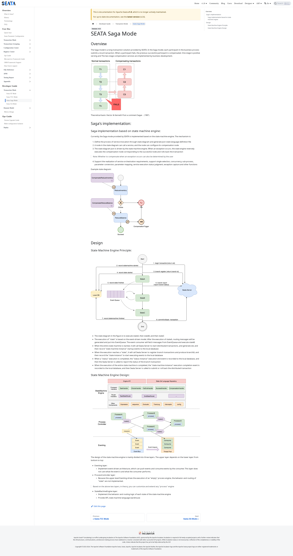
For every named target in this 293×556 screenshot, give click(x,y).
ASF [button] (258, 3)
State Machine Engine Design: (217, 28)
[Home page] (93, 24)
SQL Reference (9, 70)
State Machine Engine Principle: (218, 25)
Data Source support (10, 66)
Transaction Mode (10, 40)
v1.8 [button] (203, 3)
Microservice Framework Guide (14, 59)
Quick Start (8, 33)
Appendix (7, 81)
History (6, 18)
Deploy (6, 127)
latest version (133, 17)
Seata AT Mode (11, 94)
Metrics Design (9, 112)
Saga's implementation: (213, 15)
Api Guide (7, 55)
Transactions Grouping (12, 44)
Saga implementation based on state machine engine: (219, 18)
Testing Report (9, 77)
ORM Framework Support (12, 62)
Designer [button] (248, 3)
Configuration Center (11, 48)
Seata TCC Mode (12, 97)
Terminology (8, 21)
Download (238, 3)
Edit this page (100, 506)
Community (214, 3)
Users (229, 3)
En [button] (268, 3)
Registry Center (9, 52)
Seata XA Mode (11, 104)
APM (5, 74)
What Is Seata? (9, 14)
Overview (209, 11)
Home (196, 3)
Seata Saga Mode (12, 100)
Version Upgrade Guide (11, 120)
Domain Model (9, 108)
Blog (223, 3)
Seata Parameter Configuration (14, 36)
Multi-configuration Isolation (13, 124)
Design (208, 23)
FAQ (5, 24)
